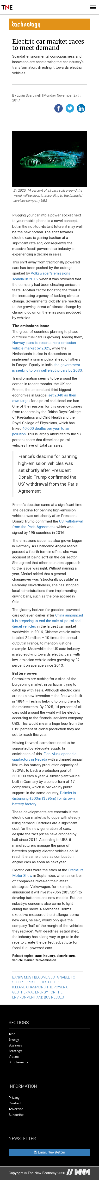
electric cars (66, 955)
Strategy (15, 1051)
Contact (15, 1103)
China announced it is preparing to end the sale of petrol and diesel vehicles (47, 621)
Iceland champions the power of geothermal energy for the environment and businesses (41, 992)
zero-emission (46, 960)
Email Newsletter (51, 1152)
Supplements (19, 1062)
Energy (14, 1040)
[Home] (7, 4)
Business (15, 1045)
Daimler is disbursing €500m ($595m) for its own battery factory (44, 798)
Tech (12, 1034)
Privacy (14, 1098)
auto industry (45, 955)
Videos (14, 1057)
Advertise (16, 1109)
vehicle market (23, 960)
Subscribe (16, 1115)
